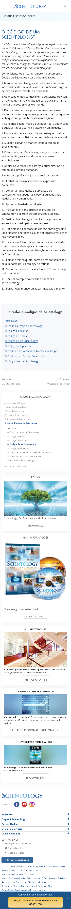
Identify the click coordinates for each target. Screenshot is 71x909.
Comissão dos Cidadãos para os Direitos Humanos (23, 890)
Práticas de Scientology (14, 411)
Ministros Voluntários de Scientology (18, 874)
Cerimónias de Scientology (15, 415)
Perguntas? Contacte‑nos (20, 843)
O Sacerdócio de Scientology (16, 419)
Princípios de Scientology (15, 407)
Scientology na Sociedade (15, 466)
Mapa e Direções (15, 852)
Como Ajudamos (10, 833)
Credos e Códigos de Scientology (20, 423)
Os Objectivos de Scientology (21, 361)
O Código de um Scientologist (21, 340)
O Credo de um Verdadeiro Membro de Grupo (31, 351)
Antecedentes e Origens (14, 402)
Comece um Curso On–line (30, 870)
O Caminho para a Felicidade (54, 878)
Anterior (7, 379)
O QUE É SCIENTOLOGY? (35, 397)
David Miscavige (8, 870)
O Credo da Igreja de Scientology (24, 325)
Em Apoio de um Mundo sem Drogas (29, 882)
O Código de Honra (16, 336)
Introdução (11, 320)
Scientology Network (37, 866)
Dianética (21, 866)
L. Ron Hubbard (8, 866)
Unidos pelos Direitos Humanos (15, 886)
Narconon (6, 882)
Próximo (63, 379)
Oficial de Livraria (11, 829)
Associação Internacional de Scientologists (20, 878)
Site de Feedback (16, 848)
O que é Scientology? (14, 819)
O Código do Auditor (16, 330)
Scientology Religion (58, 866)
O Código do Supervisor (18, 346)
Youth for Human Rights (42, 886)
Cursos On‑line (9, 824)
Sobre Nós (7, 814)
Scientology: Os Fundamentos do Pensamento (30, 518)
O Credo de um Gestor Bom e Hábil (25, 356)
